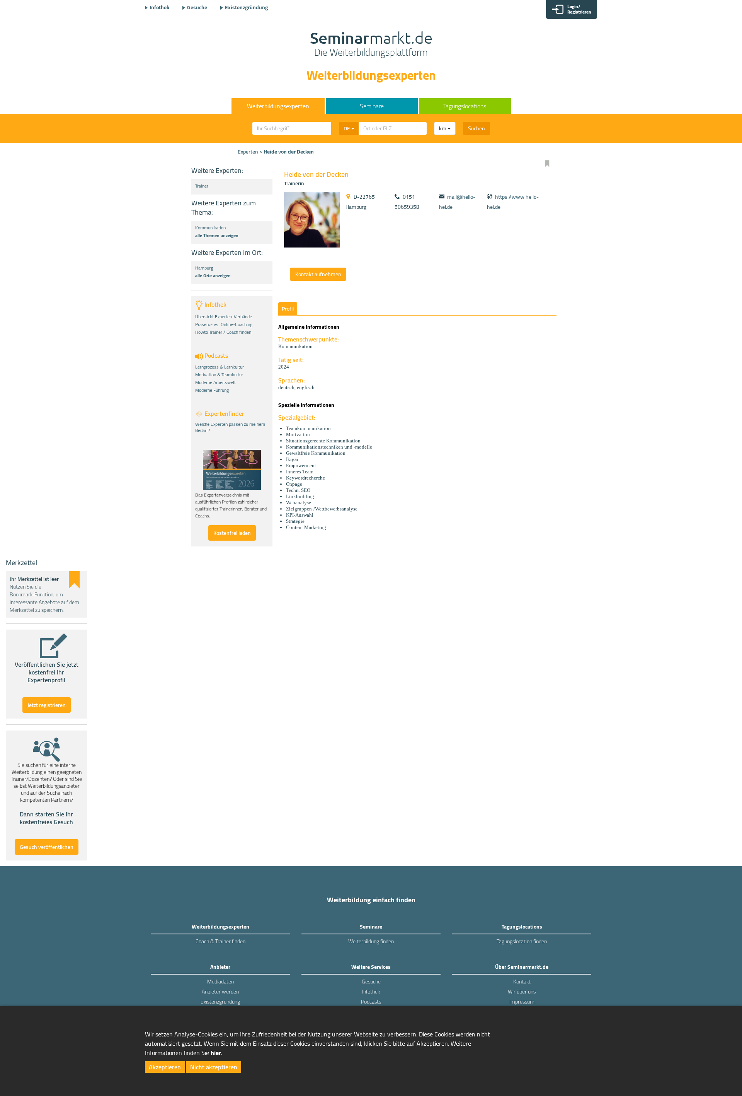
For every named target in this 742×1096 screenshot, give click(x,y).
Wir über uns (522, 992)
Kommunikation (210, 228)
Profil (288, 309)
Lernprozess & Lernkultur (219, 367)
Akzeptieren (165, 1067)
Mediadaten (220, 981)
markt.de (371, 45)
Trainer (201, 186)
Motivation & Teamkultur (219, 375)
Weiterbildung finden (371, 941)
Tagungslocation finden (522, 941)
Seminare (372, 106)
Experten (248, 152)
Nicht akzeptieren (213, 1067)
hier (216, 1052)
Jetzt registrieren (46, 705)
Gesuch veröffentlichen (46, 847)
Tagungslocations (464, 106)
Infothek (159, 7)
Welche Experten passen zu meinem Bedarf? (230, 427)
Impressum (521, 1002)
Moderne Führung (212, 390)
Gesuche (197, 7)
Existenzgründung (246, 7)
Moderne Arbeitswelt (215, 382)
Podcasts (371, 1002)
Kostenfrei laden (232, 533)
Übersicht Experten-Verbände (223, 317)
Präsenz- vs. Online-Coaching (223, 324)
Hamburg (204, 268)
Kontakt (522, 981)
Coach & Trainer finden (220, 941)
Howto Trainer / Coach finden (223, 332)
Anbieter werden (220, 992)
